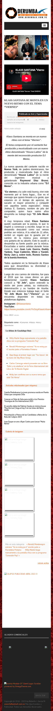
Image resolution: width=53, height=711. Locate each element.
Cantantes (24, 322)
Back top (41, 695)
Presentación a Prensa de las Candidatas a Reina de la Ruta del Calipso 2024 (25, 416)
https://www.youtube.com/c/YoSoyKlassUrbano (27, 309)
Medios (41, 120)
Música (32, 322)
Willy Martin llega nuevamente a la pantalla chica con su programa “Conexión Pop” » (25, 553)
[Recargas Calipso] (26, 597)
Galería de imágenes (15, 122)
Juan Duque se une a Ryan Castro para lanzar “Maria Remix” (24, 422)
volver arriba (43, 563)
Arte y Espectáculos (39, 114)
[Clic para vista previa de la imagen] (26, 47)
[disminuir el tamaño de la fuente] (25, 120)
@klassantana (23, 304)
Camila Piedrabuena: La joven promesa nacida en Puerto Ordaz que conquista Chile (26, 393)
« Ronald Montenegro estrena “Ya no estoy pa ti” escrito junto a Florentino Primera (25, 547)
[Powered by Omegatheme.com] (26, 684)
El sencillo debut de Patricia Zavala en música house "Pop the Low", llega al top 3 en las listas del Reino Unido (25, 408)
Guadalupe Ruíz (22, 117)
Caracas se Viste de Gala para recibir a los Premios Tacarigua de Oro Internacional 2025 (24, 400)
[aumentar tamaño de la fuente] (29, 120)
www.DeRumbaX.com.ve (14, 704)
